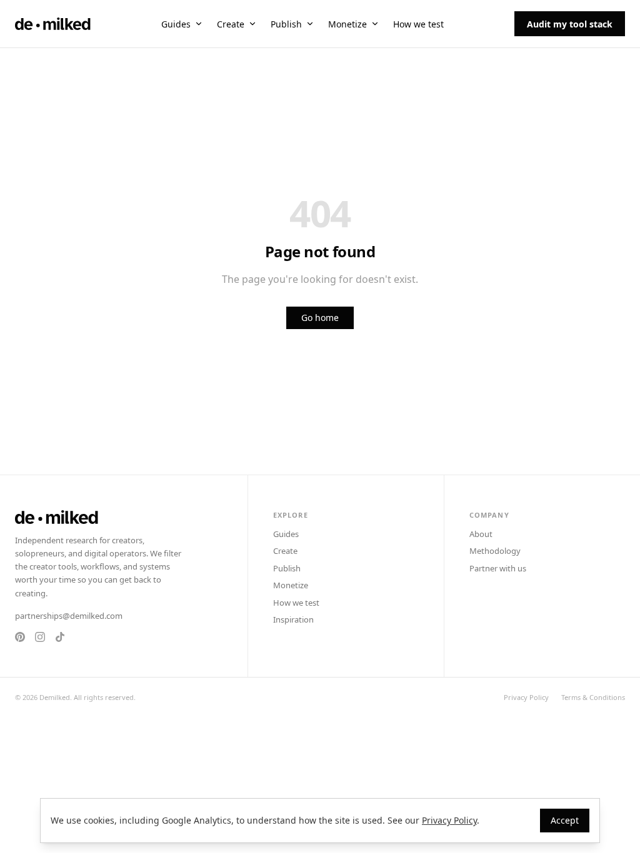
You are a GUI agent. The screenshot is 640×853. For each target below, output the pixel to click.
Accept (565, 820)
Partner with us (497, 568)
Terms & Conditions (593, 697)
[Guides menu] (199, 23)
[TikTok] (60, 637)
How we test (418, 24)
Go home (320, 317)
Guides (176, 24)
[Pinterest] (20, 637)
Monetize (347, 24)
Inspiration (293, 619)
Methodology (495, 550)
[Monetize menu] (375, 23)
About (480, 534)
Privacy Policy (526, 697)
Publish (286, 24)
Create (230, 24)
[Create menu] (252, 23)
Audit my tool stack (569, 24)
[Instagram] (40, 637)
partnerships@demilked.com (68, 615)
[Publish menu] (310, 23)
